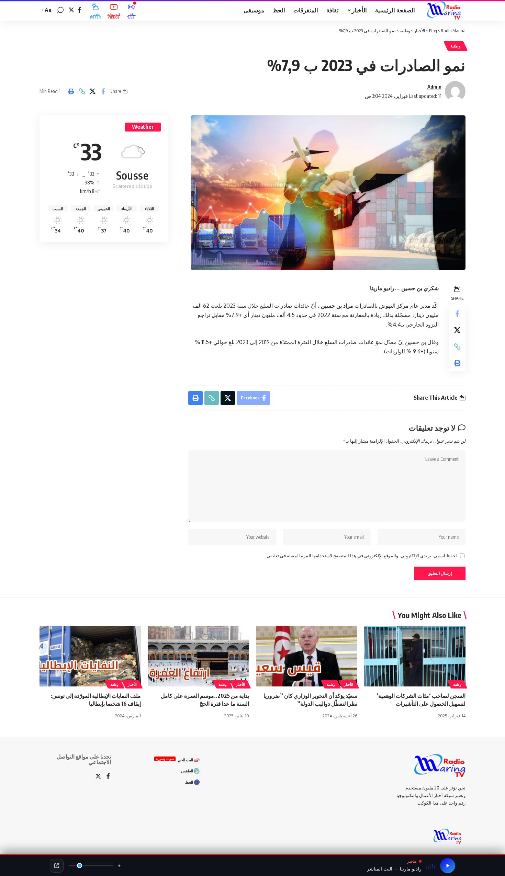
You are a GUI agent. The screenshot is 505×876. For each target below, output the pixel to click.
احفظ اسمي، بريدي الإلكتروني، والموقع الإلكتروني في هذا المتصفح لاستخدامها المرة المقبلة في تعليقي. (361, 555)
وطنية (455, 45)
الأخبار (348, 684)
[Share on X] (92, 91)
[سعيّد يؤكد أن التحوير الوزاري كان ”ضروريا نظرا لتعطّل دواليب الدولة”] (306, 656)
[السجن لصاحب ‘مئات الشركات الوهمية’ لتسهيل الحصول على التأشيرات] (414, 656)
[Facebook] (79, 10)
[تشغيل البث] (447, 865)
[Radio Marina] (445, 10)
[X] (71, 10)
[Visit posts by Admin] (455, 91)
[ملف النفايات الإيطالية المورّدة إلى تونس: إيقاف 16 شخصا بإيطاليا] (90, 656)
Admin (434, 86)
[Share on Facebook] (103, 91)
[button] (60, 10)
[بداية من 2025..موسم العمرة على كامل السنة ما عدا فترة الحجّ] (198, 656)
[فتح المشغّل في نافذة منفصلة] (57, 866)
